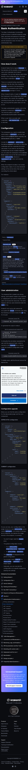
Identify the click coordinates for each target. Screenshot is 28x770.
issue (6, 749)
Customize (13, 400)
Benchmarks (4, 733)
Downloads (4, 735)
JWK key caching (7, 610)
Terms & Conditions (6, 761)
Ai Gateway (4, 728)
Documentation (5, 747)
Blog (15, 723)
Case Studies (17, 728)
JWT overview (7, 606)
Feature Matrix (5, 731)
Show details (20, 390)
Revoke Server (7, 617)
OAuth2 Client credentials (9, 624)
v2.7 (10, 11)
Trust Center (17, 763)
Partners (16, 726)
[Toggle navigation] (26, 7)
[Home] (7, 6)
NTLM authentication (8, 633)
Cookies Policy (15, 761)
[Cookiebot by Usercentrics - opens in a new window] (20, 368)
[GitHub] (15, 766)
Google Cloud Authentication (10, 626)
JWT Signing (6, 613)
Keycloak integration (8, 631)
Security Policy (9, 763)
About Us (16, 731)
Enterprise (3, 726)
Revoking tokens (7, 615)
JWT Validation (7, 608)
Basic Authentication (7, 14)
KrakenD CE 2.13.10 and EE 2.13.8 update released (12, 2)
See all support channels (14, 685)
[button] (13, 577)
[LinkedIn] (12, 766)
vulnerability (4, 750)
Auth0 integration (7, 628)
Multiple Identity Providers (9, 619)
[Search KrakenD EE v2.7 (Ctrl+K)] (25, 11)
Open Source (4, 723)
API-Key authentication (8, 601)
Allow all (14, 395)
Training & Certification (7, 744)
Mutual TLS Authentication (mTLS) (11, 622)
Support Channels (6, 742)
